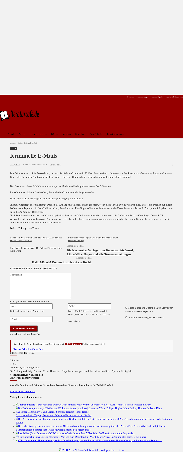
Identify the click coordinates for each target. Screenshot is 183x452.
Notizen (20, 143)
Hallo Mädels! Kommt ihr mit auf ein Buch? (62, 262)
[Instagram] (6, 97)
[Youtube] (11, 97)
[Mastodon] (29, 97)
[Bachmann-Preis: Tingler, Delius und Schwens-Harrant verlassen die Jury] (94, 411)
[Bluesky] (24, 97)
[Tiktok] (15, 97)
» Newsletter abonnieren (22, 391)
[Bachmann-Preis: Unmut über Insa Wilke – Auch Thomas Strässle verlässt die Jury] (40, 404)
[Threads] (20, 97)
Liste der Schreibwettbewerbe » (28, 349)
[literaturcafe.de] (21, 116)
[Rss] (33, 97)
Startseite (13, 143)
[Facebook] (2, 97)
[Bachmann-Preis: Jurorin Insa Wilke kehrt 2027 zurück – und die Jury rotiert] (35, 433)
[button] (179, 134)
